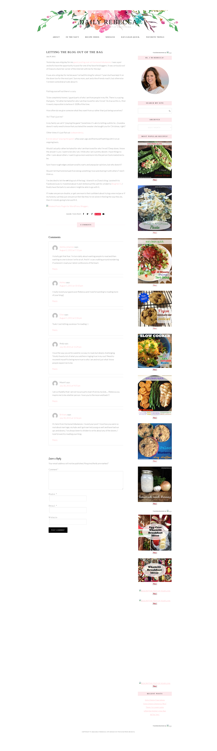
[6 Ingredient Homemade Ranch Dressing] (155, 501)
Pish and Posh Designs (126, 732)
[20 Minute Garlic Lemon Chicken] (155, 415)
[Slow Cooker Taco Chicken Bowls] (155, 367)
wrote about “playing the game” (60, 139)
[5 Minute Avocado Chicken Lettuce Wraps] (155, 177)
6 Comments (85, 225)
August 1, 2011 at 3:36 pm (71, 318)
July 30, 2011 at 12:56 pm (70, 418)
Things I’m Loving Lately (155, 707)
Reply (55, 269)
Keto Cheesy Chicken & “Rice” (154, 703)
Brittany (63, 414)
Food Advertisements (159, 52)
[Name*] (85, 493)
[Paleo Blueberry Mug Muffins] (155, 458)
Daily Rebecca (109, 22)
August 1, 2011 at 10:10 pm (71, 285)
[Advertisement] (155, 643)
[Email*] (85, 505)
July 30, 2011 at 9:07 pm (70, 385)
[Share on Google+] (92, 214)
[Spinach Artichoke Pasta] (155, 230)
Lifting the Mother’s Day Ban (155, 711)
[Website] (85, 517)
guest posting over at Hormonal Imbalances (92, 62)
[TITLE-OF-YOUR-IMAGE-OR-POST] (155, 550)
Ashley (63, 282)
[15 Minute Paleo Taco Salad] (155, 282)
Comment (53, 469)
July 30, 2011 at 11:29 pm (70, 347)
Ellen (62, 314)
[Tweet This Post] (88, 214)
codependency (77, 132)
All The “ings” (155, 714)
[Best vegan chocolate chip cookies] (155, 325)
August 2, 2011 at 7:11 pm (71, 250)
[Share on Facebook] (84, 214)
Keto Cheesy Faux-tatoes (155, 700)
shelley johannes (67, 247)
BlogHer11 (116, 184)
